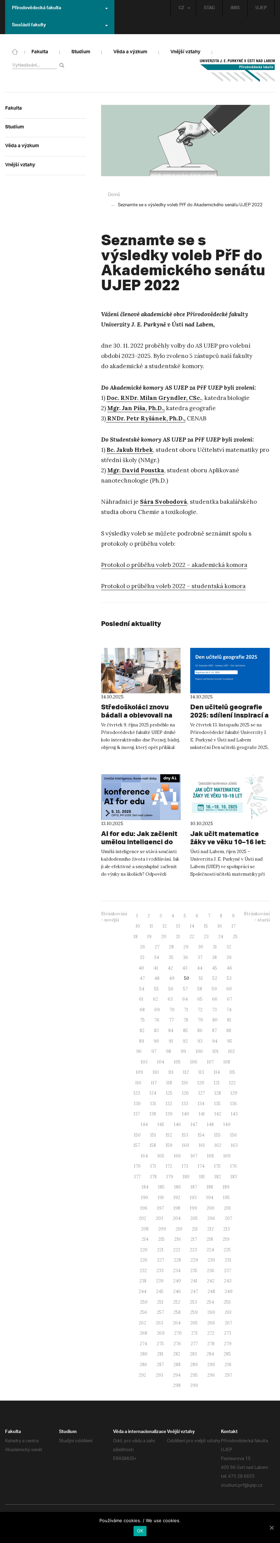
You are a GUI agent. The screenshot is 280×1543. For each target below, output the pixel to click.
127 (201, 1093)
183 (233, 1177)
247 (194, 1291)
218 (210, 1239)
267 (228, 1323)
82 (142, 1030)
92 (185, 1041)
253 (193, 1302)
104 (160, 1062)
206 (211, 1218)
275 (160, 1344)
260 (211, 1312)
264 (177, 1323)
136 (233, 1104)
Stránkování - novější (114, 917)
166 (177, 1156)
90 (156, 1041)
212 (210, 1229)
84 (170, 1030)
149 (226, 1124)
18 (136, 937)
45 (214, 968)
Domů (114, 195)
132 (169, 1104)
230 (211, 1260)
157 (137, 1145)
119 (185, 1083)
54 (141, 989)
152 (169, 1135)
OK (140, 1530)
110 (156, 1072)
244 (142, 1291)
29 (185, 947)
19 (149, 937)
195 (226, 1197)
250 (144, 1302)
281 (160, 1354)
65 (199, 999)
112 (186, 1072)
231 (228, 1260)
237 (227, 1271)
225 (227, 1250)
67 (229, 999)
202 (142, 1218)
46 (229, 968)
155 (217, 1135)
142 (217, 1114)
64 (185, 999)
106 (193, 1062)
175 (217, 1166)
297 (228, 1375)
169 (226, 1156)
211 (195, 1229)
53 (229, 978)
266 (211, 1323)
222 (176, 1250)
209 (162, 1229)
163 (234, 1145)
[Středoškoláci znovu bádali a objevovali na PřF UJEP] (141, 671)
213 (226, 1229)
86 (199, 1030)
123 (137, 1093)
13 (178, 926)
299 (194, 1385)
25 (235, 937)
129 (233, 1093)
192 (176, 1197)
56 (170, 989)
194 (209, 1197)
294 (177, 1375)
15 (206, 926)
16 (220, 926)
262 (142, 1323)
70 (171, 1010)
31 (215, 947)
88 (228, 1030)
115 (232, 1072)
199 (193, 1208)
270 (178, 1333)
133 (185, 1104)
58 (199, 989)
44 (199, 968)
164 (144, 1156)
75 (142, 1020)
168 (210, 1156)
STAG (209, 8)
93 (199, 1041)
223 (193, 1250)
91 (171, 1041)
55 (156, 989)
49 (171, 978)
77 (171, 1020)
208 (145, 1229)
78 (185, 1020)
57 (185, 989)
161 (202, 1145)
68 (142, 1010)
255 (227, 1302)
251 (160, 1302)
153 (185, 1135)
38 (214, 957)
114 (217, 1072)
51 (201, 978)
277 (194, 1344)
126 (185, 1093)
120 (200, 1083)
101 (215, 1051)
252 (176, 1302)
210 (179, 1229)
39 (229, 957)
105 (177, 1062)
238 (142, 1281)
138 (153, 1114)
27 (157, 947)
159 (169, 1145)
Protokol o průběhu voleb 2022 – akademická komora (174, 565)
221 (160, 1250)
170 (137, 1166)
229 (194, 1260)
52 (214, 978)
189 (226, 1187)
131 (153, 1104)
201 (227, 1208)
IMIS (235, 8)
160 (185, 1145)
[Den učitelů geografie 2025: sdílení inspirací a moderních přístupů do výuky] (230, 671)
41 (156, 968)
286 (143, 1364)
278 (210, 1344)
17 (234, 926)
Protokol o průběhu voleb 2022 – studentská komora (173, 586)
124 (153, 1093)
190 (144, 1197)
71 (186, 1010)
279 (228, 1344)
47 (142, 978)
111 (170, 1072)
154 (201, 1135)
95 (229, 1041)
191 (161, 1197)
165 (160, 1156)
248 (211, 1291)
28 (171, 947)
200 (210, 1208)
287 (160, 1364)
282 (176, 1354)
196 (144, 1208)
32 (228, 947)
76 (156, 1020)
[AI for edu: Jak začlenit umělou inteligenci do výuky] (141, 797)
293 (159, 1375)
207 (228, 1218)
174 (201, 1166)
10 (138, 926)
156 (233, 1135)
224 (210, 1250)
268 (143, 1333)
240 (177, 1281)
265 (194, 1323)
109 (139, 1072)
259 (194, 1312)
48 (156, 978)
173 (185, 1166)
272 (210, 1333)
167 (194, 1156)
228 (177, 1260)
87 (214, 1030)
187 (194, 1187)
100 (199, 1051)
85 (185, 1030)
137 (137, 1114)
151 (153, 1135)
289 (194, 1364)
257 (160, 1312)
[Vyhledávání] (63, 65)
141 (202, 1114)
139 (169, 1114)
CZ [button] (181, 8)
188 (210, 1187)
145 (160, 1124)
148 (210, 1124)
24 (220, 937)
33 (142, 957)
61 (141, 999)
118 (169, 1083)
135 (217, 1104)
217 (194, 1239)
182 (217, 1177)
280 (144, 1354)
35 (171, 957)
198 (176, 1208)
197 (160, 1208)
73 (214, 1010)
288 (177, 1364)
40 (141, 968)
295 (194, 1375)
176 (233, 1166)
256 (143, 1312)
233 (160, 1271)
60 (229, 989)
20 (163, 937)
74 (229, 1010)
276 (177, 1344)
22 (192, 937)
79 (200, 1020)
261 (228, 1312)
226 (144, 1260)
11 (151, 926)
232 (143, 1271)
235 (193, 1271)
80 (215, 1020)
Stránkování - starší (257, 917)
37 (200, 957)
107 (210, 1062)
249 (229, 1291)
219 (226, 1239)
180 (186, 1177)
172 (169, 1166)
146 (177, 1124)
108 (226, 1062)
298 (177, 1385)
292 (142, 1375)
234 (177, 1271)
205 (194, 1218)
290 (211, 1364)
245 (160, 1291)
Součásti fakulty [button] (29, 25)
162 (217, 1145)
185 (161, 1187)
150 (137, 1135)
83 (156, 1030)
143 (234, 1114)
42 (170, 968)
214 (145, 1239)
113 (201, 1072)
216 (177, 1239)
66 (215, 999)
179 (169, 1177)
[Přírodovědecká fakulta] (15, 51)
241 (194, 1281)
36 (185, 957)
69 (157, 1010)
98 (168, 1051)
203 (159, 1218)
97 (153, 1051)
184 (145, 1187)
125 (169, 1093)
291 (228, 1364)
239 (160, 1281)
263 (159, 1323)
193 (193, 1197)
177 (137, 1177)
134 (201, 1104)
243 (228, 1281)
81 (229, 1020)
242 (210, 1281)
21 (178, 937)
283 (193, 1354)
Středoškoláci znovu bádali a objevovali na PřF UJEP (136, 715)
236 (210, 1271)
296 (211, 1375)
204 (177, 1218)
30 (200, 947)
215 (161, 1239)
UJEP (261, 8)
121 (217, 1083)
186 (177, 1187)
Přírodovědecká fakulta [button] (36, 8)
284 (210, 1354)
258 (177, 1312)
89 (141, 1041)
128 (217, 1093)
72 (200, 1010)
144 (144, 1124)
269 (161, 1333)
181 (202, 1177)
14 (192, 926)
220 (144, 1250)
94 (215, 1041)
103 (144, 1062)
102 (231, 1051)
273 (227, 1333)
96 (139, 1051)
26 (142, 947)
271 (194, 1333)
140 (185, 1114)
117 (154, 1083)
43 (184, 968)
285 (227, 1354)
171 (153, 1166)
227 (160, 1260)
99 (183, 1051)
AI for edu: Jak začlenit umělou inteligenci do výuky (139, 841)
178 (153, 1177)
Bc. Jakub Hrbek (130, 450)
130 (137, 1104)
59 (214, 989)
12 (165, 926)
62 (155, 999)
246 (177, 1291)
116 (138, 1083)
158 (153, 1145)
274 (143, 1344)
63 (170, 999)
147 (194, 1124)
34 (156, 957)
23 (206, 937)
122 (232, 1083)
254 (210, 1302)
